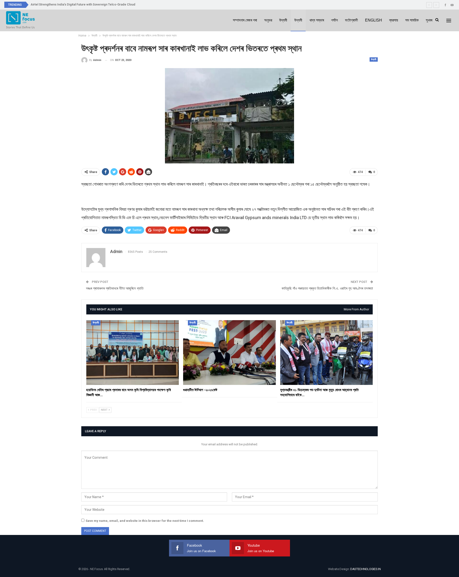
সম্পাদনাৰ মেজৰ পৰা (245, 20)
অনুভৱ (268, 20)
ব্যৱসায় (393, 20)
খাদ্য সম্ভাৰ (316, 20)
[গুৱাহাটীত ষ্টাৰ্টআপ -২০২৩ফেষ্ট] (229, 352)
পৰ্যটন (334, 20)
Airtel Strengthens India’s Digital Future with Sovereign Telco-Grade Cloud (83, 4)
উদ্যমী (283, 20)
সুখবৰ (429, 20)
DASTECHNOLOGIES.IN (365, 569)
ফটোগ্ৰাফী (351, 20)
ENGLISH (373, 20)
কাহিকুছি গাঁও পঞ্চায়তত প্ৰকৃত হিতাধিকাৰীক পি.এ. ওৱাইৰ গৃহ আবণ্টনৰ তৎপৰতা (327, 288)
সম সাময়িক (412, 20)
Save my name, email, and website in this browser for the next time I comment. (145, 521)
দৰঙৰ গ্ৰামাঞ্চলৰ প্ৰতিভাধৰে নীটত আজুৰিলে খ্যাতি (114, 288)
